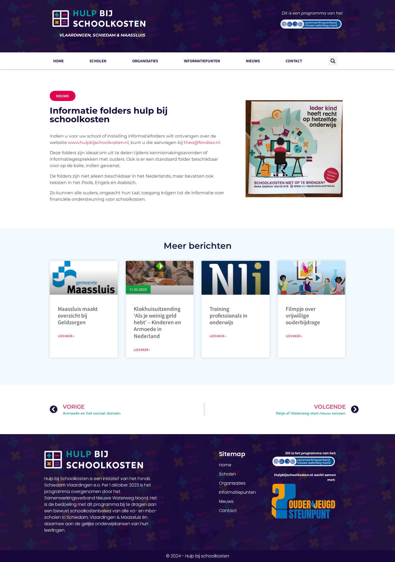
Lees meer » (66, 336)
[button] (332, 61)
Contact (294, 60)
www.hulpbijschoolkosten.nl (98, 142)
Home (58, 60)
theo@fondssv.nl (202, 142)
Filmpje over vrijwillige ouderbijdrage (303, 315)
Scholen (97, 60)
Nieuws (253, 60)
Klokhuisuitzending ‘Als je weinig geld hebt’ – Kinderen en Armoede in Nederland (157, 322)
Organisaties (145, 60)
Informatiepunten (202, 60)
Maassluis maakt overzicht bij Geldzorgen (78, 315)
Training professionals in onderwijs (228, 315)
